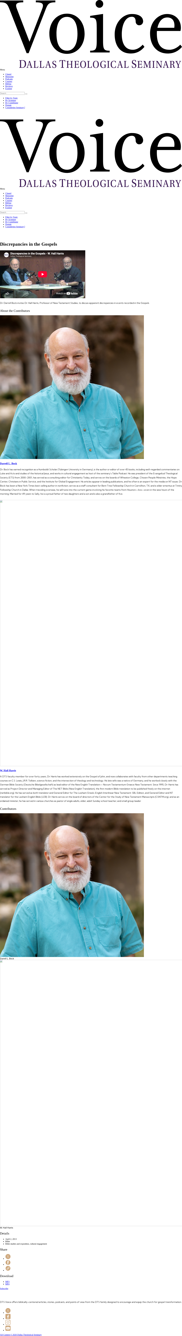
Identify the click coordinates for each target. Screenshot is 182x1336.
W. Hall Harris (8, 770)
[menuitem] (93, 74)
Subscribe (4, 1288)
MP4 (7, 1284)
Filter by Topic (11, 98)
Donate (8, 105)
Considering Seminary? (15, 107)
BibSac (8, 84)
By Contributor (11, 103)
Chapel (8, 74)
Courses (8, 81)
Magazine (9, 76)
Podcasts (9, 79)
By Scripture (10, 100)
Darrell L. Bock (8, 463)
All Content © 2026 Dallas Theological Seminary (21, 1335)
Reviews (9, 86)
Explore (8, 88)
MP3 (7, 1282)
